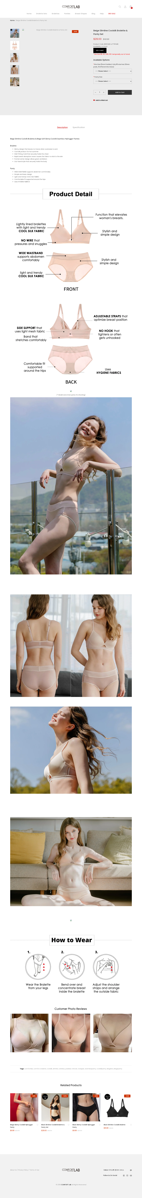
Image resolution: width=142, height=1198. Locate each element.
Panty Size (98, 77)
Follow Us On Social (110, 1175)
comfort (37, 1069)
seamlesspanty (90, 1069)
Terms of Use (34, 1170)
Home (12, 20)
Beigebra (110, 1069)
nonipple (81, 1069)
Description (62, 127)
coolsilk (49, 1069)
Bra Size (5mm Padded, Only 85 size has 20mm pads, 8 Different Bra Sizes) (111, 65)
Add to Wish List (102, 100)
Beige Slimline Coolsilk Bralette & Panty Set (31, 20)
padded (68, 1069)
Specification (79, 127)
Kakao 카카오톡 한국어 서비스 (114, 1170)
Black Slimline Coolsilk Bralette (114, 1125)
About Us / (14, 1170)
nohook (74, 1069)
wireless (62, 1069)
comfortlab (29, 1069)
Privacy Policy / (24, 1170)
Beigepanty (118, 1069)
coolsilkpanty (101, 1069)
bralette (43, 1069)
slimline (55, 1069)
